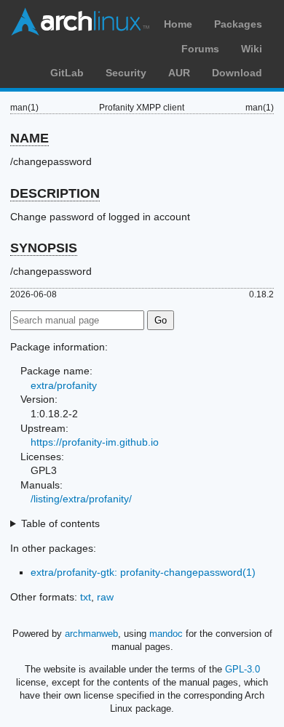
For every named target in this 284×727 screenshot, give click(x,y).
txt (85, 597)
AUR (179, 73)
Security (126, 73)
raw (105, 597)
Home (178, 24)
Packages (238, 24)
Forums (200, 49)
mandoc (166, 633)
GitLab (67, 73)
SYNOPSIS (43, 248)
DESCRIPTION (55, 193)
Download (237, 73)
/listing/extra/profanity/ (81, 499)
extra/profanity (64, 385)
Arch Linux (80, 21)
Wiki (251, 49)
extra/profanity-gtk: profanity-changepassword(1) (143, 572)
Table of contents (60, 523)
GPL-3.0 (242, 669)
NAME (29, 138)
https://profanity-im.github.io (95, 442)
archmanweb (91, 633)
